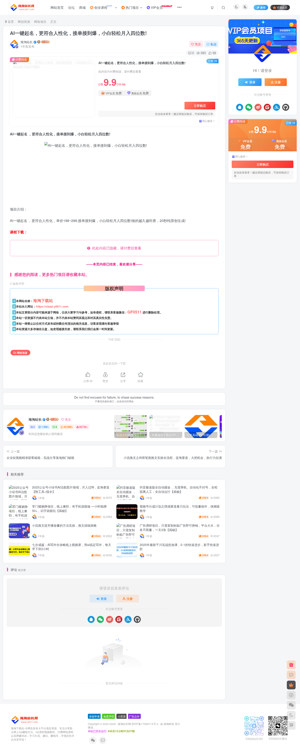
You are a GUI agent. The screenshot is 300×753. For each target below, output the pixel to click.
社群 (236, 324)
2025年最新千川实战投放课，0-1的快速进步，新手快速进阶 (179, 546)
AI (260, 343)
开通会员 (282, 7)
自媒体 (278, 318)
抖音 (273, 330)
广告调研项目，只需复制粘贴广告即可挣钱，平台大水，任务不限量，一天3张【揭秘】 (180, 527)
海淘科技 (169, 724)
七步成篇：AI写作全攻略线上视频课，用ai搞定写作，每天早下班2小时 (71, 546)
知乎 (258, 324)
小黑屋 (122, 716)
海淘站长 (26, 42)
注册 (130, 598)
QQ (245, 343)
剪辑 (286, 336)
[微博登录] (109, 619)
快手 (282, 330)
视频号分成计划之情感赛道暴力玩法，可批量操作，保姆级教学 (180, 508)
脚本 (288, 318)
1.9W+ (45, 427)
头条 (276, 336)
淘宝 (236, 330)
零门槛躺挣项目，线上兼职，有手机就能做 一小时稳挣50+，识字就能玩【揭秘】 (69, 508)
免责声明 (108, 716)
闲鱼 (246, 318)
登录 (104, 598)
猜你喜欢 (267, 192)
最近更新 (252, 192)
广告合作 (134, 716)
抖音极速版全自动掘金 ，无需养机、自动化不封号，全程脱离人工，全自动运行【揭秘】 (178, 489)
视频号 (265, 318)
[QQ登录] (91, 619)
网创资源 (24, 21)
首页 (10, 21)
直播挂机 (270, 324)
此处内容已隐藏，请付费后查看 (115, 247)
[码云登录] (118, 619)
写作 (236, 343)
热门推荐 (238, 192)
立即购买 (200, 105)
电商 (282, 324)
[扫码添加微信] (291, 705)
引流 (246, 336)
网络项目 (40, 21)
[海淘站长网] (25, 719)
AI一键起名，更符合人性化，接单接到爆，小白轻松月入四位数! (78, 32)
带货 (255, 336)
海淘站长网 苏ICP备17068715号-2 (138, 724)
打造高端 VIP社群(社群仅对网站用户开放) (264, 218)
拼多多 (262, 330)
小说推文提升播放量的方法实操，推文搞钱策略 (64, 525)
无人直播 (248, 330)
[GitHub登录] (137, 619)
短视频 (247, 324)
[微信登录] (100, 619)
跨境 (255, 318)
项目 (236, 318)
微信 (236, 336)
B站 (253, 343)
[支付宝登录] (128, 619)
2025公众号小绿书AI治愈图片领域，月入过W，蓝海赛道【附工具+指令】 (70, 489)
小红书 (265, 336)
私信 (213, 44)
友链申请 (94, 716)
